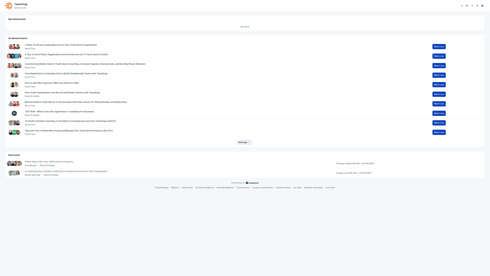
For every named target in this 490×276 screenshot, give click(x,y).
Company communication (262, 187)
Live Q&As (297, 187)
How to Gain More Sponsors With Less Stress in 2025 (52, 83)
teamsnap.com (20, 8)
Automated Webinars (225, 187)
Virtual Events (187, 187)
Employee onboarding (313, 187)
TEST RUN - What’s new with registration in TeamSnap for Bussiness (59, 111)
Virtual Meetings (162, 187)
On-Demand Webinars (204, 187)
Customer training (283, 187)
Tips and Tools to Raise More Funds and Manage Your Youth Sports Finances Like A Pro (69, 130)
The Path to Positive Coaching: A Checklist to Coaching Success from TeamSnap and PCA (70, 121)
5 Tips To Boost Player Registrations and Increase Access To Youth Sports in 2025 (66, 54)
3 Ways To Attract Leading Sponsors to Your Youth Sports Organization (61, 45)
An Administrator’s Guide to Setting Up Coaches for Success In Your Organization (66, 171)
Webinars (175, 187)
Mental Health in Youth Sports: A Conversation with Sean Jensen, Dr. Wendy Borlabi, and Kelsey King (75, 102)
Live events (330, 187)
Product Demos (243, 187)
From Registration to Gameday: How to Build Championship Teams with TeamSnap (66, 73)
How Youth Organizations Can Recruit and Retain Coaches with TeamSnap (62, 92)
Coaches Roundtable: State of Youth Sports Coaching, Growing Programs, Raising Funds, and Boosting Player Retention (85, 64)
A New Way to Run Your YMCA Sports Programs (49, 161)
